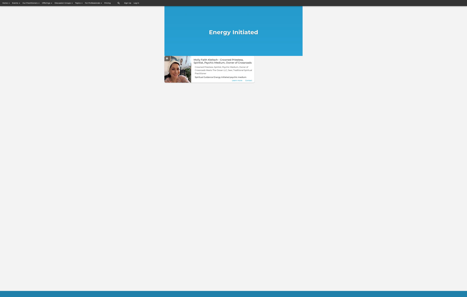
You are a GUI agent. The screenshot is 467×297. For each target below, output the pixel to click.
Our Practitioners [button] (30, 3)
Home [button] (5, 3)
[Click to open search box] (119, 3)
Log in (136, 3)
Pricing (107, 3)
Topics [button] (78, 3)
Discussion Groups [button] (63, 3)
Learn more (237, 80)
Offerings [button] (46, 3)
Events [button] (15, 3)
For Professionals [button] (92, 3)
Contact (248, 80)
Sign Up (127, 3)
